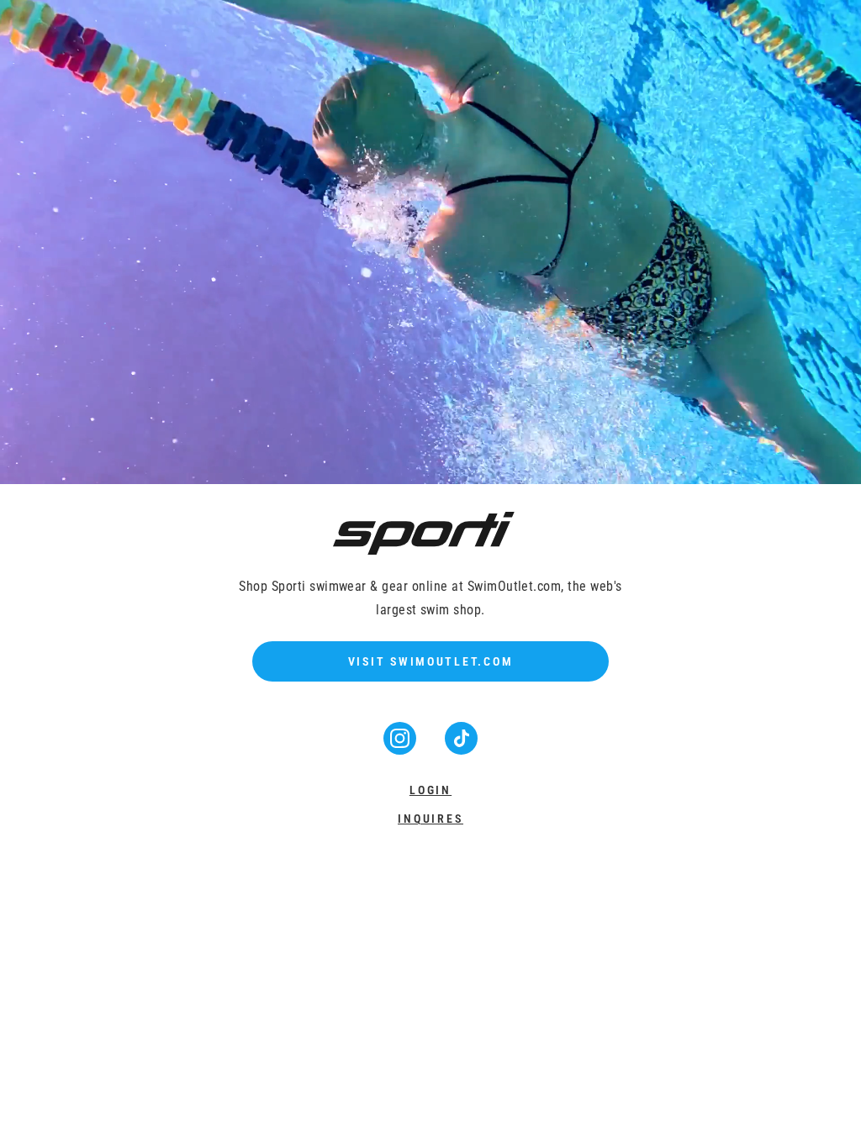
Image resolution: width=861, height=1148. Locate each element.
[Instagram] (401, 749)
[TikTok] (461, 749)
